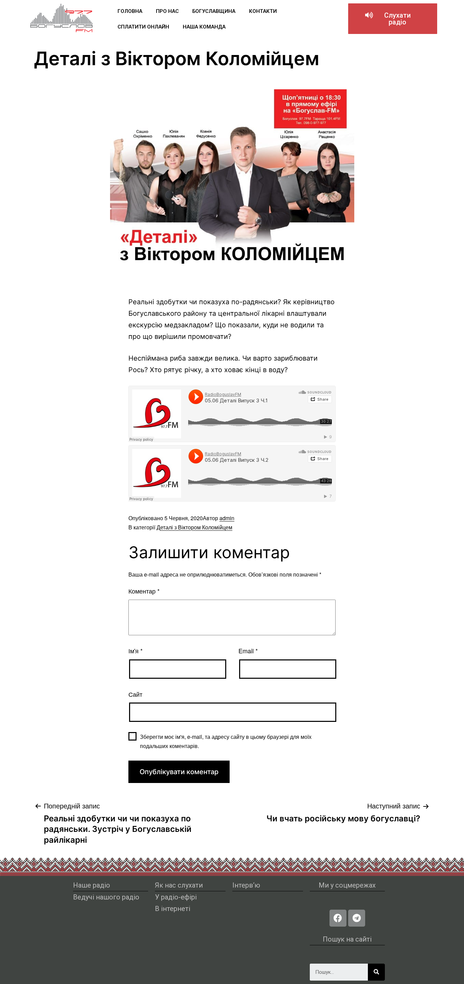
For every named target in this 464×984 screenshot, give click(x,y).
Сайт (135, 694)
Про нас (167, 11)
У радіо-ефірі (176, 897)
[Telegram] (356, 918)
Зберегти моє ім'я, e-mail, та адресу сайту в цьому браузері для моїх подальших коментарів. (225, 741)
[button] (392, 18)
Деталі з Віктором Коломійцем (194, 527)
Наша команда (204, 27)
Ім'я (135, 650)
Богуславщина (213, 11)
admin (226, 518)
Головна (130, 11)
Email (248, 650)
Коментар (144, 590)
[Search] (376, 972)
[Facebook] (337, 918)
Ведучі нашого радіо (106, 897)
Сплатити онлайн (143, 27)
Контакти (263, 11)
